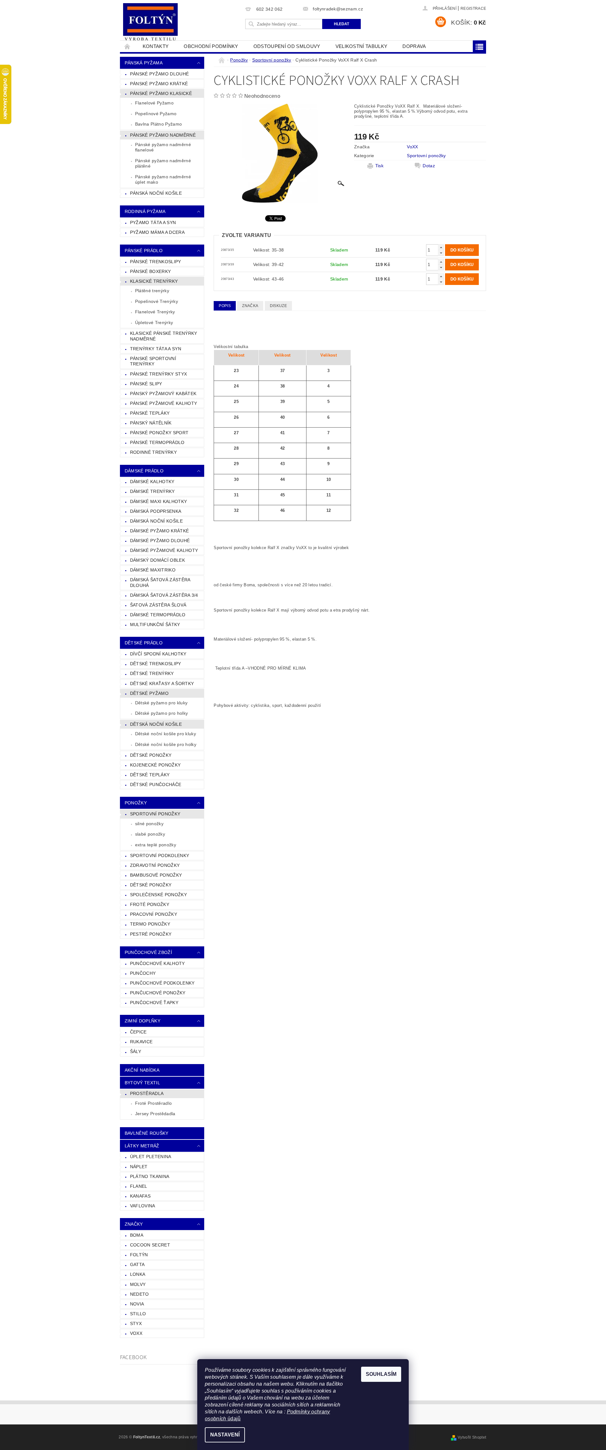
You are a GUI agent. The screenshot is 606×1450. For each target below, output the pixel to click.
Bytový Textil (142, 1082)
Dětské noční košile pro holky (165, 744)
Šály (135, 1051)
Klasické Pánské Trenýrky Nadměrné (163, 336)
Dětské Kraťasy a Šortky (162, 683)
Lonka (138, 1274)
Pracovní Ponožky (153, 914)
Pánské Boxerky (150, 271)
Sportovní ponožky (155, 813)
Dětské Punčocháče (155, 784)
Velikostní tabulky (362, 46)
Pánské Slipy (146, 383)
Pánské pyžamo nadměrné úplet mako (163, 179)
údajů (233, 1418)
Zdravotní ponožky (155, 865)
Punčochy (143, 973)
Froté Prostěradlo (153, 1103)
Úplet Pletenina (150, 1156)
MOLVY (138, 1284)
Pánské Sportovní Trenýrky (153, 361)
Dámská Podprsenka (155, 511)
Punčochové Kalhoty (157, 963)
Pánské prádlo (144, 250)
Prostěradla (147, 1093)
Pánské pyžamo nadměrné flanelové (163, 147)
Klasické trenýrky (154, 281)
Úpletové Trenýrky (154, 322)
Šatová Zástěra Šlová (158, 604)
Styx (136, 1323)
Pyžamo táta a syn (153, 222)
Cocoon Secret (150, 1244)
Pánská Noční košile (156, 193)
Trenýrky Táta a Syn (155, 348)
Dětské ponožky (150, 884)
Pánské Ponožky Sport (159, 432)
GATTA (137, 1264)
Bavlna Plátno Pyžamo (158, 124)
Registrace (473, 8)
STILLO (138, 1313)
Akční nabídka (142, 1070)
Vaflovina (142, 1205)
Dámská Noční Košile (156, 521)
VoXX (136, 1333)
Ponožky (136, 802)
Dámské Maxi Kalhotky (158, 501)
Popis (225, 306)
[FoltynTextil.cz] (150, 22)
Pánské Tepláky (149, 413)
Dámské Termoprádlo (158, 614)
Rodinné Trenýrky (153, 452)
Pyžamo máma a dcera (157, 232)
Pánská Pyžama (144, 62)
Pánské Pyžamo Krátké (159, 83)
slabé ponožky (150, 834)
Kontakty (156, 46)
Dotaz (429, 165)
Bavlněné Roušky (147, 1133)
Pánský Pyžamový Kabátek (163, 393)
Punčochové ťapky (154, 1002)
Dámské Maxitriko (152, 569)
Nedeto (139, 1294)
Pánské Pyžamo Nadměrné (163, 135)
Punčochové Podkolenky (162, 982)
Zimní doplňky (142, 1020)
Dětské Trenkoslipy (155, 663)
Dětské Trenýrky (152, 673)
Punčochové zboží (148, 952)
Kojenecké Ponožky (155, 764)
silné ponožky (149, 823)
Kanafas (140, 1195)
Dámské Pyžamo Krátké (159, 530)
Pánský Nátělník (151, 422)
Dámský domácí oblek (157, 560)
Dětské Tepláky (149, 774)
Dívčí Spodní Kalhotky (158, 653)
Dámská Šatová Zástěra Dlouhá (160, 582)
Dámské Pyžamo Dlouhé (160, 540)
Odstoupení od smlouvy (286, 46)
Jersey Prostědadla (155, 1113)
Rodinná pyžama (145, 211)
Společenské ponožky (158, 894)
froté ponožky (149, 904)
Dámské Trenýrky (152, 491)
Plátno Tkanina (149, 1176)
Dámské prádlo (144, 470)
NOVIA (137, 1303)
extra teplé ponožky (155, 844)
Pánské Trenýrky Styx (158, 373)
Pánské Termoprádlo (157, 442)
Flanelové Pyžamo (154, 102)
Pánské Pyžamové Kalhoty (163, 403)
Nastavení (225, 1434)
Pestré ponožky (150, 934)
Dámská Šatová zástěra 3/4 (164, 595)
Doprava (414, 46)
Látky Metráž (142, 1145)
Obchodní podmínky (211, 46)
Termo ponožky (150, 923)
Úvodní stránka (127, 46)
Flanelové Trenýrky (155, 311)
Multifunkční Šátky (155, 624)
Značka (250, 306)
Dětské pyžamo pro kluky (161, 702)
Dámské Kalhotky (152, 481)
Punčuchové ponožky (158, 992)
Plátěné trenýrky (152, 290)
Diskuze (278, 306)
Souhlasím (381, 1374)
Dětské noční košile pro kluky (165, 733)
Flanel (138, 1186)
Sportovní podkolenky (159, 855)
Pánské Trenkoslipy (155, 261)
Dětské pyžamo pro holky (161, 713)
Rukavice (141, 1041)
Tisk (379, 165)
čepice (138, 1031)
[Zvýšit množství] (441, 247)
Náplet (139, 1166)
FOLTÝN (139, 1254)
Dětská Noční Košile (156, 724)
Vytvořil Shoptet (472, 1437)
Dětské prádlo (144, 642)
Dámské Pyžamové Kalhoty (164, 550)
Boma (136, 1235)
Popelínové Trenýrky (156, 301)
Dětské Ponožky (150, 755)
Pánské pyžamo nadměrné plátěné (163, 163)
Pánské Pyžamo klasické (161, 93)
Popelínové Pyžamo (155, 113)
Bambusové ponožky (156, 875)
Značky (134, 1224)
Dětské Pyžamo (149, 693)
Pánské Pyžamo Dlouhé (159, 73)
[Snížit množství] (441, 253)
